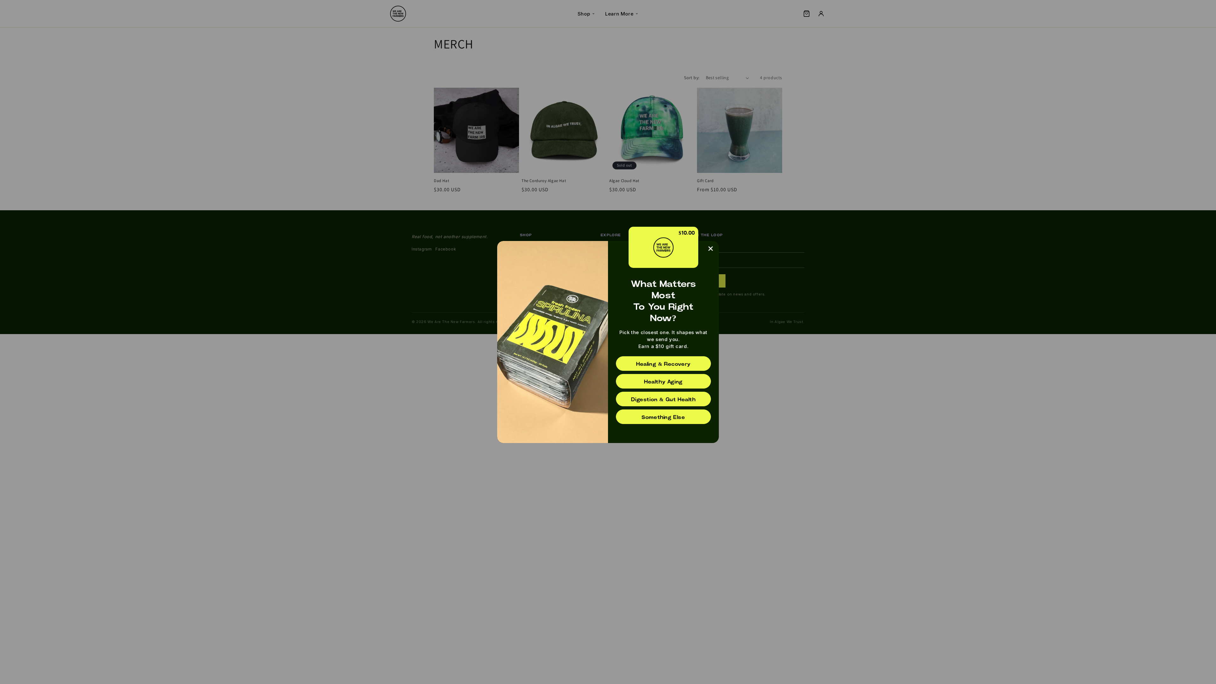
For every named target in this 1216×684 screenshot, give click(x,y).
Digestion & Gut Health (663, 399)
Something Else (663, 417)
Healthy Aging (663, 381)
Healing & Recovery (663, 364)
